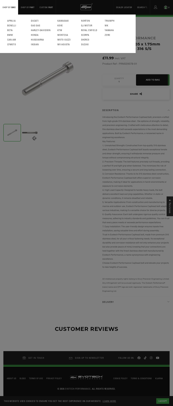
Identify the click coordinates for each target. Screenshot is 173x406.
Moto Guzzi (64, 39)
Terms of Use (36, 378)
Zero (107, 35)
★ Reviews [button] (169, 206)
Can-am (11, 39)
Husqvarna (37, 39)
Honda (35, 35)
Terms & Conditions (141, 378)
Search (141, 7)
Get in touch (36, 357)
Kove (60, 25)
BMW (10, 35)
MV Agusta (63, 44)
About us (11, 378)
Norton (85, 21)
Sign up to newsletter (89, 357)
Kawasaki (63, 21)
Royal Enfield (89, 30)
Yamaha (109, 30)
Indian (35, 44)
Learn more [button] (109, 401)
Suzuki (85, 44)
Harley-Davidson (41, 30)
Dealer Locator (124, 7)
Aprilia (11, 21)
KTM (59, 30)
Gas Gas (35, 25)
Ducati (35, 21)
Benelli (11, 25)
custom (46, 7)
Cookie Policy (120, 378)
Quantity (119, 78)
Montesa (62, 35)
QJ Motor (86, 25)
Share (134, 94)
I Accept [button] (162, 401)
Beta (10, 30)
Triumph (110, 21)
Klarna (159, 378)
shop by (9, 7)
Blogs (23, 378)
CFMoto (11, 44)
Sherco (85, 39)
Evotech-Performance (78, 388)
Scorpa (85, 35)
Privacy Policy (54, 378)
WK (106, 25)
